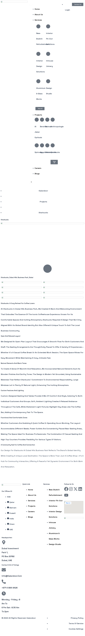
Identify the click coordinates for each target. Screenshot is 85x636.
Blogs (37, 173)
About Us (39, 14)
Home (37, 9)
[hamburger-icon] (31, 4)
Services (38, 20)
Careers (38, 168)
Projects (38, 115)
